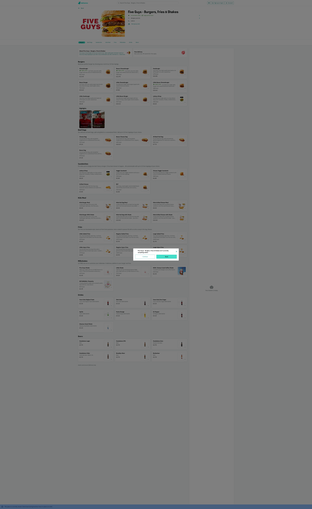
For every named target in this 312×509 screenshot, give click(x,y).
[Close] (176, 252)
